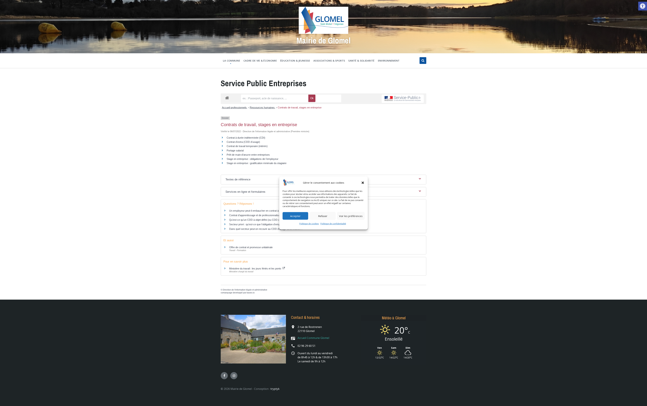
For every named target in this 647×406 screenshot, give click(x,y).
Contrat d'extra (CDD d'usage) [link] (243, 141)
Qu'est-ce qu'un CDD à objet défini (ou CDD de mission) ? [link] (261, 219)
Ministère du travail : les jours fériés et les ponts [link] (255, 268)
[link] (642, 6)
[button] (362, 182)
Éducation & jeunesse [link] (295, 60)
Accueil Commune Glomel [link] (313, 338)
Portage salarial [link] (235, 150)
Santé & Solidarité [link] (361, 60)
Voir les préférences (351, 216)
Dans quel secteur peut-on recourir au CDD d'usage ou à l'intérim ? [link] (266, 228)
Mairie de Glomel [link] (323, 40)
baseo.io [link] (251, 293)
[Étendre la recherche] (423, 60)
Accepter (295, 216)
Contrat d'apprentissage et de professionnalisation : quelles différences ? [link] (268, 215)
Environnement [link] (389, 60)
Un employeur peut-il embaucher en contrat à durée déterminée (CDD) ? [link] (269, 210)
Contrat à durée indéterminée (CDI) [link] (246, 137)
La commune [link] (231, 60)
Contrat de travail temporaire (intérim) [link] (247, 146)
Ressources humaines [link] (262, 107)
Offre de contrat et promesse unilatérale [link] (251, 247)
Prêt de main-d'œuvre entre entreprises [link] (248, 154)
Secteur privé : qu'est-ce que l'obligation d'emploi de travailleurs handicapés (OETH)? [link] (275, 224)
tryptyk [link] (275, 389)
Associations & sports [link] (329, 60)
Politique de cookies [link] (309, 223)
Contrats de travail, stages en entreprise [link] (299, 107)
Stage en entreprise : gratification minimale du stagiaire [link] (256, 163)
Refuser (322, 216)
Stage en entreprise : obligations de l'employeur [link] (252, 158)
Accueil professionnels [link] (234, 107)
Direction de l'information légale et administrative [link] (245, 290)
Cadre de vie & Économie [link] (260, 60)
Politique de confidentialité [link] (333, 223)
